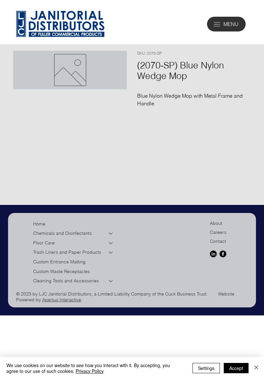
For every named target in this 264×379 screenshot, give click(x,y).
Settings (206, 368)
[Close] (256, 368)
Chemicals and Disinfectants (62, 233)
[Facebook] (223, 254)
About (216, 223)
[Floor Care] (111, 243)
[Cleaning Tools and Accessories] (111, 281)
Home (39, 224)
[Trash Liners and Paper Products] (111, 252)
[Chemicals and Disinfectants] (111, 233)
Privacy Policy (90, 371)
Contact (218, 241)
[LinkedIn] (213, 254)
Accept (236, 368)
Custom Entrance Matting (59, 262)
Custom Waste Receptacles (61, 271)
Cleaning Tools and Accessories (66, 281)
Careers (218, 232)
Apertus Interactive (61, 300)
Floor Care (44, 243)
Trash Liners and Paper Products (67, 252)
